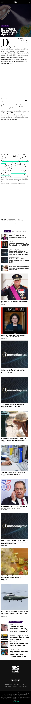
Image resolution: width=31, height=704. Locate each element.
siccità (21, 221)
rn (16, 221)
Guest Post (8, 686)
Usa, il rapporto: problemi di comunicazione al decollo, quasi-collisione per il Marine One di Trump (14, 613)
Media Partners (8, 684)
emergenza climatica (8, 221)
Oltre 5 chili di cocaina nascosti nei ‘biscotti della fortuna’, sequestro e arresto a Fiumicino (13, 577)
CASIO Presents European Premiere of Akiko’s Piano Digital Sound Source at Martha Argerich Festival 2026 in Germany (14, 542)
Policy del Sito (15, 701)
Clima (18, 219)
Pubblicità (15, 686)
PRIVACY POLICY (17, 684)
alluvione (12, 219)
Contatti (24, 684)
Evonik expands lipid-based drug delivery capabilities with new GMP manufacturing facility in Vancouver (13, 370)
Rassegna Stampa (23, 686)
